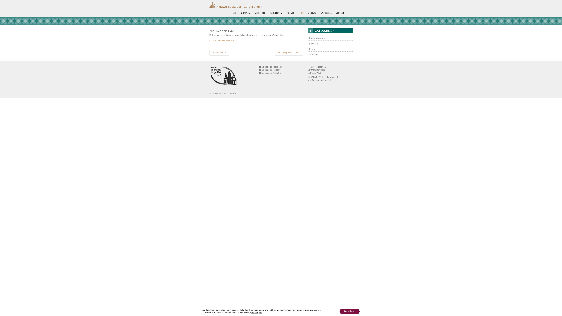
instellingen (256, 312)
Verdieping (314, 54)
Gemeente (260, 13)
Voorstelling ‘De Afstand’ (289, 52)
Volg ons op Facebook (271, 67)
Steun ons (326, 13)
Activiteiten (276, 13)
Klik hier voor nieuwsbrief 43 (222, 41)
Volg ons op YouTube (271, 73)
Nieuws (301, 13)
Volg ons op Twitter (270, 70)
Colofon (232, 93)
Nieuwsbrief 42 (219, 52)
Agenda (290, 13)
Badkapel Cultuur (317, 38)
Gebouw (312, 13)
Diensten (245, 13)
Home (235, 13)
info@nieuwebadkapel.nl (319, 80)
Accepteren (349, 311)
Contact (340, 13)
